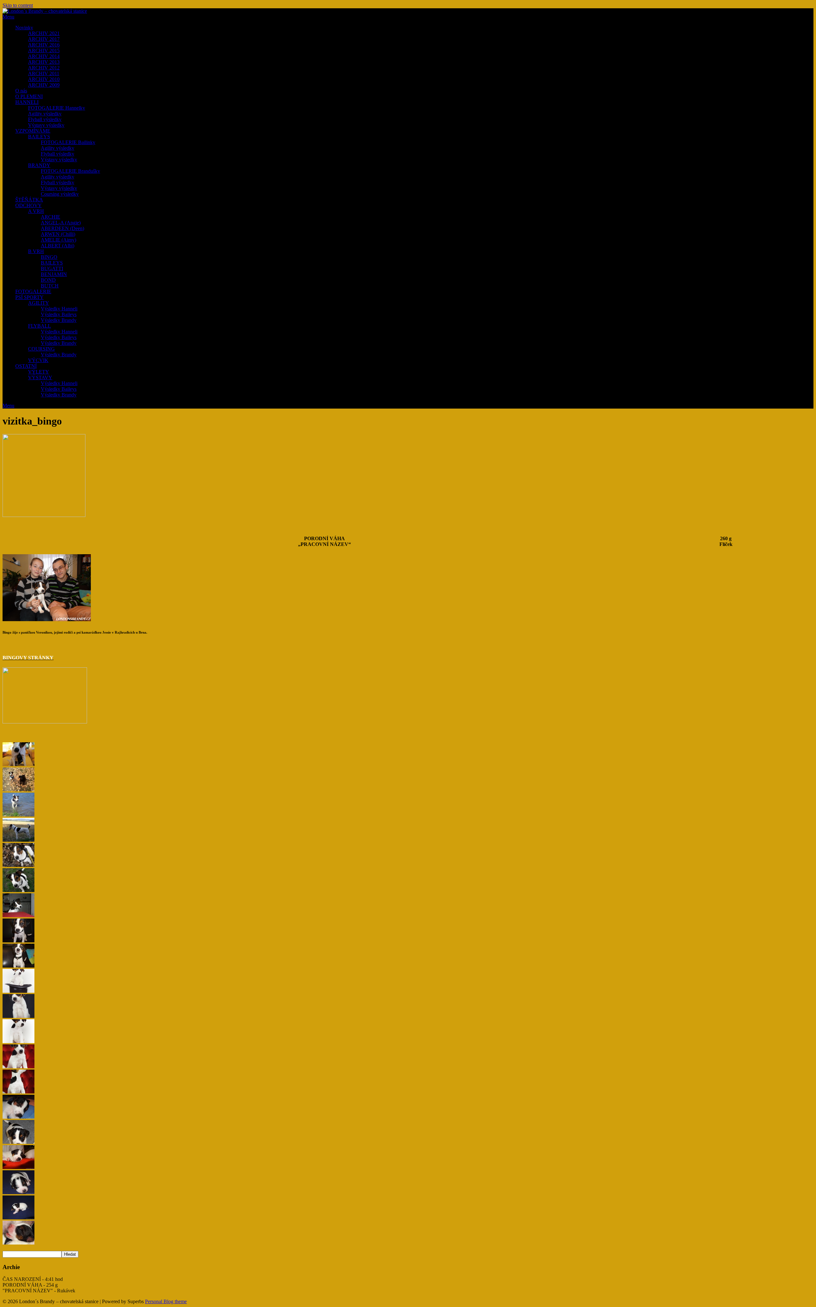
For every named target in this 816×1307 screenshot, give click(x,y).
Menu (8, 16)
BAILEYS (39, 136)
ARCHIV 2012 (44, 67)
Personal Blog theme (166, 1301)
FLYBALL (39, 326)
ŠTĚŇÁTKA (29, 199)
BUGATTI (52, 268)
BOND (48, 280)
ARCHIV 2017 (44, 39)
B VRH (36, 251)
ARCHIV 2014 (44, 56)
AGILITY (38, 303)
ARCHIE (50, 217)
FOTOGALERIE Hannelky (56, 108)
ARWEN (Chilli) (58, 234)
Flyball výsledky (45, 119)
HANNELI (27, 102)
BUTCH (50, 285)
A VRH (36, 211)
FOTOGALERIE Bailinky (68, 142)
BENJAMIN (54, 274)
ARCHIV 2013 (44, 62)
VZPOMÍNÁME (32, 131)
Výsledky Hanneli (59, 308)
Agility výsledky (45, 113)
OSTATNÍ (26, 366)
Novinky (24, 27)
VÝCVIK (38, 360)
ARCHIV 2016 (44, 44)
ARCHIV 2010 (44, 79)
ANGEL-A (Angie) (61, 222)
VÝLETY (38, 371)
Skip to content (18, 5)
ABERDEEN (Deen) (62, 228)
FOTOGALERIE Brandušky (70, 171)
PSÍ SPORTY (29, 297)
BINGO (49, 257)
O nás (21, 90)
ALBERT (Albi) (57, 245)
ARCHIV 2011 (43, 73)
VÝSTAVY (40, 377)
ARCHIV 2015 (44, 50)
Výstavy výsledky (46, 125)
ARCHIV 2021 (44, 33)
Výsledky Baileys (58, 314)
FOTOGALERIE (33, 291)
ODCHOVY (28, 205)
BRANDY (39, 165)
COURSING (41, 349)
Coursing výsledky (60, 194)
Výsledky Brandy (58, 320)
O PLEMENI (29, 96)
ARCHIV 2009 (44, 85)
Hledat (70, 1254)
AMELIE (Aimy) (58, 240)
